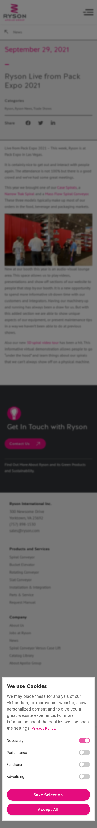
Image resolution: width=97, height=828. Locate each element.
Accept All (48, 809)
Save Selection (48, 795)
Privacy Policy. (44, 728)
